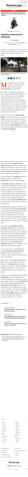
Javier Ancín (15, 40)
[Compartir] (8, 78)
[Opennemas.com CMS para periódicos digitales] (14, 467)
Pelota (17, 427)
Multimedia (17, 438)
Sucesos (4, 425)
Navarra (3, 422)
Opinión (3, 433)
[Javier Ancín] (14, 23)
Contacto (4, 450)
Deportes (17, 422)
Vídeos (17, 442)
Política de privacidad (6, 457)
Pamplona (4, 431)
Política (3, 423)
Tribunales (4, 427)
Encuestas (4, 439)
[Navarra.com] (14, 5)
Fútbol (17, 423)
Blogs (3, 438)
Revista (16, 436)
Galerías (17, 440)
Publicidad (4, 452)
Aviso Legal (18, 448)
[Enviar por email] (19, 78)
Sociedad (4, 429)
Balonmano (18, 429)
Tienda (17, 455)
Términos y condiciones (16, 334)
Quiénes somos (5, 448)
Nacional (17, 434)
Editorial (3, 434)
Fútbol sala (18, 430)
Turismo (17, 452)
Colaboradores (5, 436)
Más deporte (18, 432)
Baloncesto (18, 425)
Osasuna (3, 442)
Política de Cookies (6, 455)
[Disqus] (14, 361)
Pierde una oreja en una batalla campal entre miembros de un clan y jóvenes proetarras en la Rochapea (13, 14)
